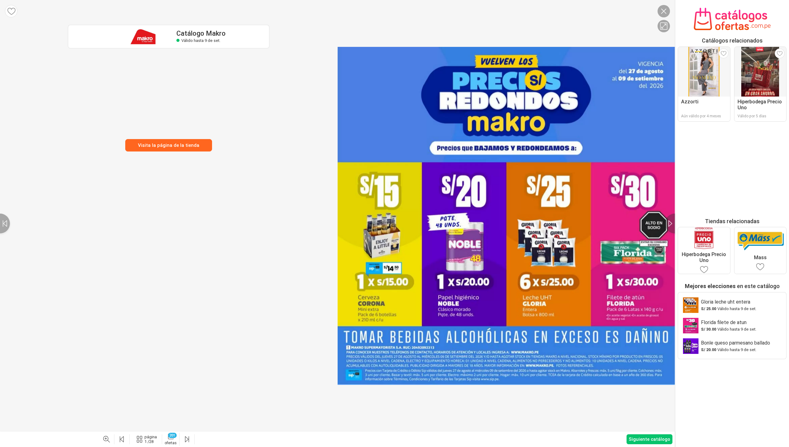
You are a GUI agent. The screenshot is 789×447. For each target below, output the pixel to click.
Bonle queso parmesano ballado (735, 343)
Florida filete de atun (724, 322)
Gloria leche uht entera (725, 302)
